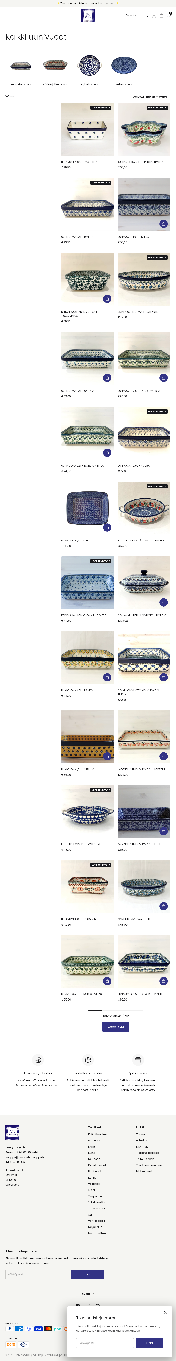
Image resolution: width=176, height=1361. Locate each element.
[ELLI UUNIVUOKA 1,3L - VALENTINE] (87, 811)
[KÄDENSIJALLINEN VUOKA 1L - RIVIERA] (87, 582)
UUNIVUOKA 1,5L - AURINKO (77, 769)
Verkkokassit (96, 1221)
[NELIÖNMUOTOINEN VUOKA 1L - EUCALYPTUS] (87, 279)
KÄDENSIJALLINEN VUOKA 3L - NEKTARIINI (142, 769)
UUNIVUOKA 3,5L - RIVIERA (77, 237)
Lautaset (94, 1159)
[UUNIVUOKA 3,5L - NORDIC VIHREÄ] (144, 358)
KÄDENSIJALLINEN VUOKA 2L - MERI (139, 844)
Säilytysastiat (97, 1202)
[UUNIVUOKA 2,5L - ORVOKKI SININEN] (144, 961)
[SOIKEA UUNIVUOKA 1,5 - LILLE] (144, 886)
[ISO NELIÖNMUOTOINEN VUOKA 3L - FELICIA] (144, 657)
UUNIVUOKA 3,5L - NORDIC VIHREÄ (139, 391)
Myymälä (142, 1147)
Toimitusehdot (146, 1159)
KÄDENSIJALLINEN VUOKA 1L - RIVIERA (83, 615)
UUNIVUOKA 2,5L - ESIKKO (77, 690)
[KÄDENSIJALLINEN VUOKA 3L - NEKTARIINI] (144, 736)
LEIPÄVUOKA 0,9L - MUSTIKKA (79, 162)
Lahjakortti (95, 1227)
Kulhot (92, 1153)
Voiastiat (94, 1184)
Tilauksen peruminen (150, 1165)
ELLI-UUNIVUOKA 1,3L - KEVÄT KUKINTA (141, 540)
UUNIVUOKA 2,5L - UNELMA (77, 391)
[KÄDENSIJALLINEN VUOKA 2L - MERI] (144, 811)
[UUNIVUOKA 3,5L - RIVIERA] (87, 204)
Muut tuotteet (97, 1233)
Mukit (91, 1147)
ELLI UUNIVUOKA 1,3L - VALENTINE (81, 844)
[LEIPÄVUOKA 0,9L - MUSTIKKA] (87, 129)
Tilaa (149, 1343)
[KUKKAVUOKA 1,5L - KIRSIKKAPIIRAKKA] (144, 129)
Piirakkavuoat (97, 1165)
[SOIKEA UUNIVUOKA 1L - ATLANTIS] (144, 279)
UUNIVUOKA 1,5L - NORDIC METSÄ (81, 994)
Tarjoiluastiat (96, 1208)
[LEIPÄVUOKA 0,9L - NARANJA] (87, 886)
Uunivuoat (94, 1171)
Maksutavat (144, 1171)
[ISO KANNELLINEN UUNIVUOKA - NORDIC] (144, 582)
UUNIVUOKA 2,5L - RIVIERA (134, 466)
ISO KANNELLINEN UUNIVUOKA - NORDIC (142, 615)
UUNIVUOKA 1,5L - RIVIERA (133, 237)
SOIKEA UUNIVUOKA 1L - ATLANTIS (138, 312)
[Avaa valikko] (8, 15)
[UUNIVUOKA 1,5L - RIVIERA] (144, 204)
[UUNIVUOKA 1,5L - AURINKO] (87, 736)
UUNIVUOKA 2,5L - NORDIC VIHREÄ (82, 466)
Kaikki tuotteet (98, 1134)
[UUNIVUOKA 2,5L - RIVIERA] (144, 433)
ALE (90, 1215)
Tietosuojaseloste (148, 1153)
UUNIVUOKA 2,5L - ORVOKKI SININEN (140, 994)
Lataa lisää (116, 1027)
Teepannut (95, 1196)
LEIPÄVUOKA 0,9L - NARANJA (79, 919)
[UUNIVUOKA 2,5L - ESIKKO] (87, 657)
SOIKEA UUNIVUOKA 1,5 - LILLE (135, 919)
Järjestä (138, 97)
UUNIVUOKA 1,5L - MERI (75, 540)
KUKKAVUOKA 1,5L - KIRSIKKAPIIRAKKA (140, 162)
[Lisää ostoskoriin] (164, 224)
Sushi (91, 1190)
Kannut (93, 1178)
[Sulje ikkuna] (165, 1312)
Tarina (140, 1134)
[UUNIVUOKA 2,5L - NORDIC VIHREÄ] (87, 433)
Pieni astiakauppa (25, 1355)
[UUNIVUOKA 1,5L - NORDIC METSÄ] (87, 961)
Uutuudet (94, 1140)
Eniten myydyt (156, 97)
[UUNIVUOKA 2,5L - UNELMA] (87, 358)
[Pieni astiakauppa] (88, 15)
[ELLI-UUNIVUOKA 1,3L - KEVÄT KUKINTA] (144, 508)
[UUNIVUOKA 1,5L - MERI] (87, 508)
